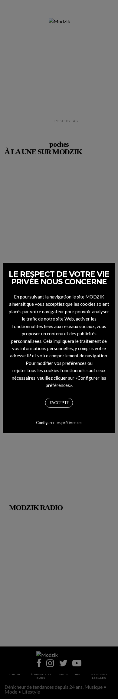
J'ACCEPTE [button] (59, 402)
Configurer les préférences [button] (59, 422)
